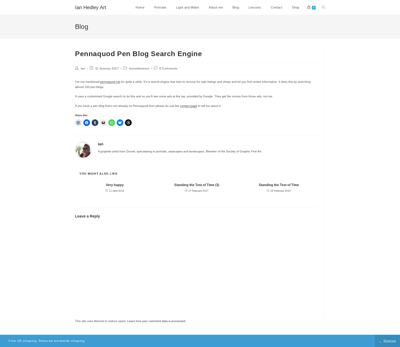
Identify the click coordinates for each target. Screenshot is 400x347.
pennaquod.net (110, 81)
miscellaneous (139, 68)
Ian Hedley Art (90, 7)
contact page (188, 105)
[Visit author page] (83, 149)
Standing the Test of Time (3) (196, 185)
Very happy (115, 185)
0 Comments (168, 68)
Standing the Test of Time (279, 185)
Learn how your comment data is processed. (156, 321)
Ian (83, 68)
